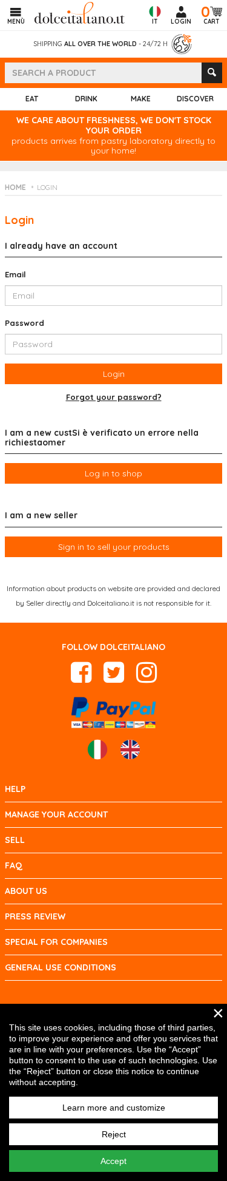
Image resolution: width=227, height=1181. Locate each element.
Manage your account (56, 814)
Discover (195, 98)
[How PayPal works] (113, 711)
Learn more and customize (113, 1107)
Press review (35, 916)
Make (141, 98)
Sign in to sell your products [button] (113, 546)
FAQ (13, 865)
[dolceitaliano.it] (80, 11)
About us (26, 890)
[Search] (212, 73)
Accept (113, 1161)
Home (15, 187)
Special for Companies (56, 941)
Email (15, 274)
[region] (113, 1092)
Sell (15, 839)
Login (47, 187)
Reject (114, 1134)
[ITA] (97, 749)
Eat (31, 98)
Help (15, 788)
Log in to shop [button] (113, 473)
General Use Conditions (60, 967)
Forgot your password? (114, 397)
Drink (86, 98)
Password (24, 323)
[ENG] (130, 749)
